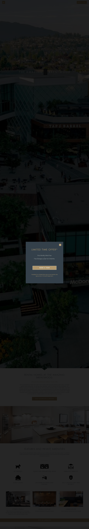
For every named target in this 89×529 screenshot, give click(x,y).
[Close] (60, 245)
